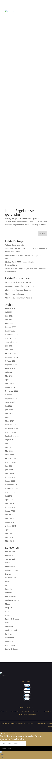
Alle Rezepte (10, 551)
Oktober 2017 (10, 526)
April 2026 (9, 323)
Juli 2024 (8, 372)
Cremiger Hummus (23, 290)
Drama (8, 574)
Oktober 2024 (10, 361)
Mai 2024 (9, 376)
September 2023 (12, 398)
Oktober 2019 (10, 492)
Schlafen (8, 634)
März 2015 (9, 541)
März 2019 (9, 503)
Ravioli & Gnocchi (12, 619)
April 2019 (9, 500)
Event (7, 585)
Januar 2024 (10, 387)
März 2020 (9, 473)
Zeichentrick (10, 645)
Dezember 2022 (11, 428)
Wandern (9, 641)
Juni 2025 (9, 346)
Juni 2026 (9, 316)
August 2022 (10, 439)
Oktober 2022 (10, 432)
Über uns (3, 711)
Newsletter (47, 711)
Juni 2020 (9, 470)
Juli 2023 (8, 406)
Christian (9, 290)
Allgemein (9, 555)
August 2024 (10, 368)
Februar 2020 (10, 477)
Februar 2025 (10, 353)
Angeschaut (10, 559)
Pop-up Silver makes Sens (24, 286)
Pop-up (8, 615)
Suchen (42, 233)
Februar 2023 (10, 424)
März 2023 (9, 421)
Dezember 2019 (11, 485)
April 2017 (9, 530)
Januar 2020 (10, 481)
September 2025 (12, 342)
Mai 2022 (9, 451)
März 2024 (9, 383)
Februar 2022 (10, 458)
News (7, 611)
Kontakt (36, 711)
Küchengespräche (12, 600)
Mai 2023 (9, 413)
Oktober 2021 (10, 462)
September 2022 (12, 436)
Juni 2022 (9, 447)
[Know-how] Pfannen (23, 298)
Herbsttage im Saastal (22, 282)
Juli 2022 (8, 443)
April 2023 (9, 417)
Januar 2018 (10, 522)
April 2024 (9, 380)
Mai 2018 (9, 515)
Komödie (8, 592)
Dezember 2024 (11, 357)
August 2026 (10, 308)
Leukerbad (19, 294)
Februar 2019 (10, 507)
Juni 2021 (9, 466)
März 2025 (9, 349)
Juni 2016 (9, 537)
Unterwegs (9, 638)
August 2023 (10, 402)
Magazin (8, 604)
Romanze (9, 626)
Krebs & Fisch (10, 596)
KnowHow (9, 589)
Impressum (21, 723)
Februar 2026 (10, 327)
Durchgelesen (10, 577)
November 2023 (11, 391)
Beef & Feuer (10, 566)
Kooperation (16, 711)
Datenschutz (30, 723)
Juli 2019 (8, 496)
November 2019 (11, 488)
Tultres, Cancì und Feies (15, 245)
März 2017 (9, 533)
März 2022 (9, 455)
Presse (26, 711)
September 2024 (12, 364)
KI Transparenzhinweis (27, 714)
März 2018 (9, 518)
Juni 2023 (9, 409)
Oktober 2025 (10, 338)
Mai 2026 (9, 319)
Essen (7, 581)
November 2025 (11, 334)
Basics (7, 563)
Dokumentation (11, 570)
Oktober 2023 (10, 395)
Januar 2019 (10, 511)
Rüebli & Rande (11, 630)
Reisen (8, 623)
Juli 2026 (8, 312)
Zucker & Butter (11, 649)
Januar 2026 (10, 331)
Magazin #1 (10, 608)
